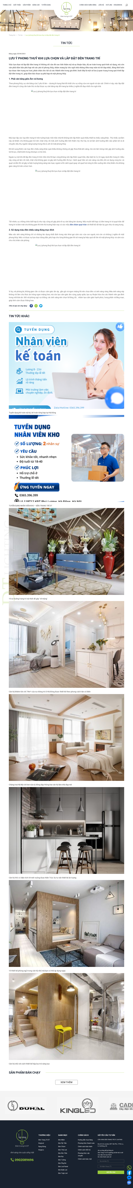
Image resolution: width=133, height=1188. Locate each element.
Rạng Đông (42, 1146)
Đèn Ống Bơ (62, 1163)
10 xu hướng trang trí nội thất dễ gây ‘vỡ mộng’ (28, 599)
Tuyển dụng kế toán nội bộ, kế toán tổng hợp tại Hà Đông (32, 413)
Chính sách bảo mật (85, 1159)
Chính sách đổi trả (84, 1150)
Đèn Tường (62, 1160)
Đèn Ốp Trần (62, 1143)
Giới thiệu (17, 5)
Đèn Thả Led (62, 1150)
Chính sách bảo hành (85, 1146)
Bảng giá (36, 5)
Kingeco (41, 1150)
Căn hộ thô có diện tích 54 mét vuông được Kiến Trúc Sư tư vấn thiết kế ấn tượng (42, 878)
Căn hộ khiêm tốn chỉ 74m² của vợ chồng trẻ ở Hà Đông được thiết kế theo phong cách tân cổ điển (50, 692)
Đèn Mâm (61, 1140)
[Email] (36, 305)
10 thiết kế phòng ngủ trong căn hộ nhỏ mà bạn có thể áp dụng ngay (37, 971)
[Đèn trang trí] (66, 10)
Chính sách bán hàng (87, 5)
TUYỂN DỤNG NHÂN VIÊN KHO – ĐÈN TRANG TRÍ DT (30, 506)
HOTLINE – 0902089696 (114, 5)
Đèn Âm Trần (62, 1153)
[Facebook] (31, 305)
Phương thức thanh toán (86, 1143)
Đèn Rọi (60, 1156)
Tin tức (20, 35)
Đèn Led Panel (63, 1166)
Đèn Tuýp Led (62, 1173)
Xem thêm (66, 1082)
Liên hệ (101, 5)
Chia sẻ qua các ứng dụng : (18, 306)
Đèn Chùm (61, 1146)
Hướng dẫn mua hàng (85, 1140)
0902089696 (24, 1160)
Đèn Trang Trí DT (44, 1140)
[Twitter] (40, 305)
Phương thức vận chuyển (84, 1154)
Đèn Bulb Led (62, 1170)
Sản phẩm (27, 5)
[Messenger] (129, 1177)
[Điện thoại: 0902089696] (129, 1167)
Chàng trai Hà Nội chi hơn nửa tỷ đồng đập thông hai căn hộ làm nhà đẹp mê (40, 785)
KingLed (41, 1143)
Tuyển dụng (46, 5)
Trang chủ (7, 5)
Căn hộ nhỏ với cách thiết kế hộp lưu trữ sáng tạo (29, 1064)
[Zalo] (129, 1182)
